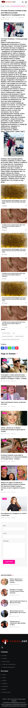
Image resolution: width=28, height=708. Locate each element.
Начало (2, 6)
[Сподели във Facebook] (2, 348)
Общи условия (5, 661)
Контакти (4, 658)
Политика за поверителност (9, 664)
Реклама (4, 655)
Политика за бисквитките (8, 667)
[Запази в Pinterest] (16, 348)
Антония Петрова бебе (7, 336)
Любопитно (5, 686)
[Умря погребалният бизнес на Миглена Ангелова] (14, 392)
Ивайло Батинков (19, 336)
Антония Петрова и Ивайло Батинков (10, 339)
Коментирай (9, 562)
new (14, 333)
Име (4, 525)
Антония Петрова (6, 333)
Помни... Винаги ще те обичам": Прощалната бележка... (16, 580)
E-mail (4, 533)
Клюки (7, 6)
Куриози (4, 680)
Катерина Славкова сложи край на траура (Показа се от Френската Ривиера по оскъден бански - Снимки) (14, 456)
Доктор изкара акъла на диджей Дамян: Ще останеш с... (18, 612)
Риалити (4, 689)
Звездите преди (6, 692)
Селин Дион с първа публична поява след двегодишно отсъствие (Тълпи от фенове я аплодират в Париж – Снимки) (14, 376)
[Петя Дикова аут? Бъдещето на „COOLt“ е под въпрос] (14, 504)
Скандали (4, 683)
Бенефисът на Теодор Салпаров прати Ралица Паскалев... (17, 591)
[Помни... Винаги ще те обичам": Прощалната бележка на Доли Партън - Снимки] (14, 418)
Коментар (6, 541)
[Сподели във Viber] (6, 348)
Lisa (3, 17)
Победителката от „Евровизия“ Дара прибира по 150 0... (18, 623)
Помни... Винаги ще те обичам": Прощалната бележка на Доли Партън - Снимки (13, 429)
